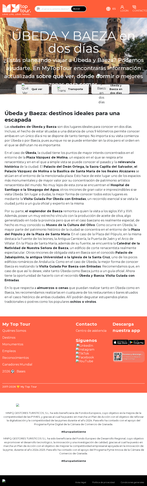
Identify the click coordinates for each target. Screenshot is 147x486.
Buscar (76, 9)
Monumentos (12, 344)
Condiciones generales (132, 482)
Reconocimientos (15, 358)
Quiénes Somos (14, 331)
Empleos (9, 351)
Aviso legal (80, 482)
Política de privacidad (103, 482)
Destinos (8, 337)
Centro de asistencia (91, 331)
